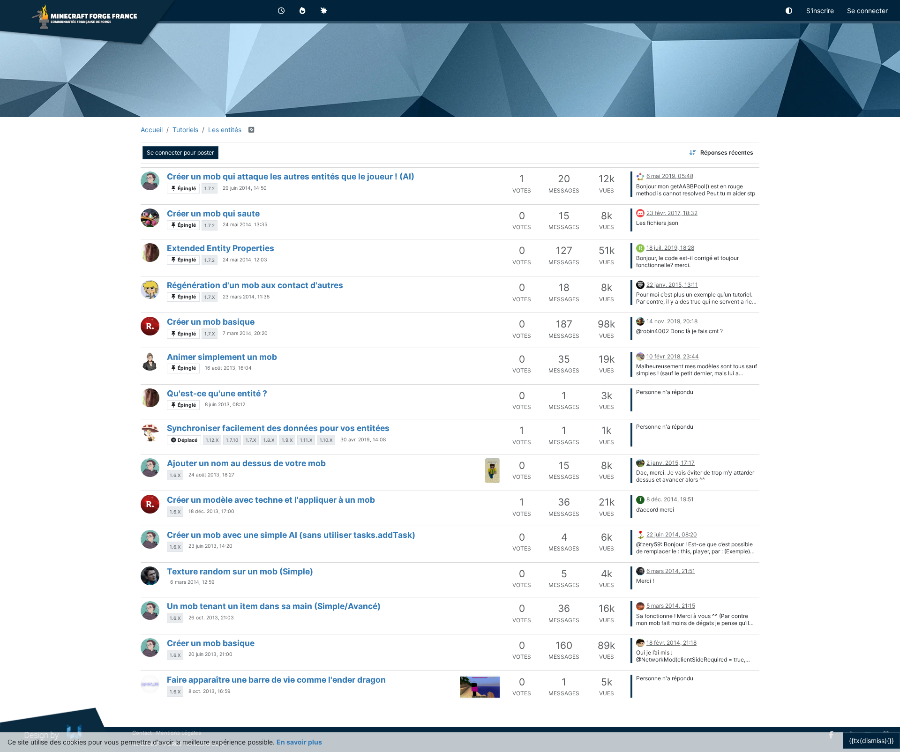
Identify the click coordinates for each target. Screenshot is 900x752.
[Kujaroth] (640, 462)
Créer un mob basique (211, 322)
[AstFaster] (640, 321)
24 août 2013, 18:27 (211, 475)
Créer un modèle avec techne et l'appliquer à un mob (271, 500)
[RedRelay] (640, 284)
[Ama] (150, 575)
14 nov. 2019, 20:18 (672, 321)
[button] (789, 10)
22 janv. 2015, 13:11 (672, 284)
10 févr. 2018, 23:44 (672, 356)
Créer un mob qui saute (213, 213)
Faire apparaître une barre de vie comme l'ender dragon (276, 680)
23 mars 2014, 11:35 (246, 297)
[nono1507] (640, 605)
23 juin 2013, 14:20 (210, 546)
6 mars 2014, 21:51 (670, 570)
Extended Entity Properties (220, 248)
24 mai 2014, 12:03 (245, 260)
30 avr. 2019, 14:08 (363, 440)
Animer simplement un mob (222, 357)
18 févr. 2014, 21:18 (671, 642)
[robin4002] (150, 326)
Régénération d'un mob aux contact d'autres (255, 285)
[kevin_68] (150, 684)
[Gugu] (150, 252)
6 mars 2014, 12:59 (192, 582)
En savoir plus (299, 742)
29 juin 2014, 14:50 (245, 188)
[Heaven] (640, 175)
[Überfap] (150, 289)
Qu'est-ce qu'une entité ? (217, 393)
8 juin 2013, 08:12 (225, 405)
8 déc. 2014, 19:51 (670, 499)
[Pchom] (150, 217)
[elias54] (150, 180)
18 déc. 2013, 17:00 (211, 511)
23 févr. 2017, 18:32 (672, 212)
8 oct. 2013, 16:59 (209, 691)
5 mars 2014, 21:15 (670, 605)
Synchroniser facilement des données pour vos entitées (278, 428)
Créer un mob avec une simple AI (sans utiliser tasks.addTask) (291, 535)
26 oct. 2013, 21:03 (211, 618)
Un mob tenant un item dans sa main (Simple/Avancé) (274, 606)
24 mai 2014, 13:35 (245, 225)
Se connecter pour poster (180, 152)
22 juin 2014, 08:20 (671, 534)
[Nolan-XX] (150, 361)
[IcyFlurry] (640, 642)
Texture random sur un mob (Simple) (240, 571)
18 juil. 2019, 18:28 (670, 247)
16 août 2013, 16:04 (228, 368)
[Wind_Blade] (150, 432)
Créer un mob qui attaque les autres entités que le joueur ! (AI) (290, 176)
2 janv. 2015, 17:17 (670, 462)
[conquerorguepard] (640, 356)
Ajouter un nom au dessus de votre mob (246, 463)
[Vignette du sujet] (492, 470)
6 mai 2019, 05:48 (669, 175)
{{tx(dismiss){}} (871, 741)
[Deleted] (640, 212)
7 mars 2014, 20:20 (245, 333)
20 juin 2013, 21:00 (210, 654)
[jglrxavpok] (640, 534)
